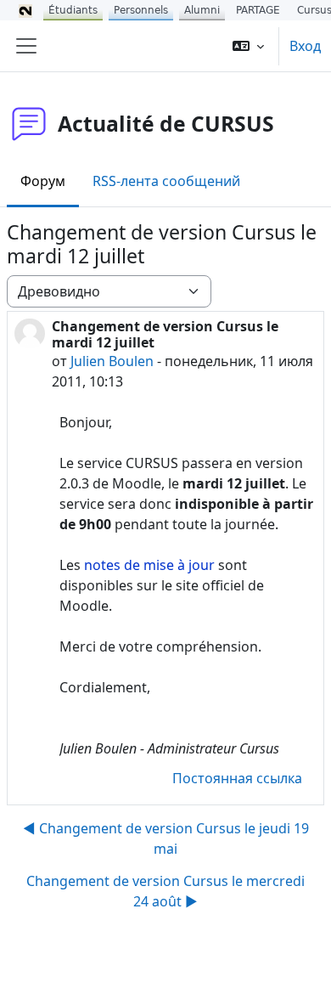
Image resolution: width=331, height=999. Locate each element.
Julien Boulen (112, 361)
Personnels (141, 10)
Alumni (202, 10)
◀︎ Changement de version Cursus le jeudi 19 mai (166, 838)
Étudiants (73, 10)
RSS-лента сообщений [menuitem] (166, 181)
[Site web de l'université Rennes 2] (25, 10)
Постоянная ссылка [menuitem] (237, 778)
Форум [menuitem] (42, 181)
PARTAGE (258, 10)
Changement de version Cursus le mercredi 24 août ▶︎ (165, 891)
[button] (248, 45)
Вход (305, 46)
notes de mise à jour (149, 565)
